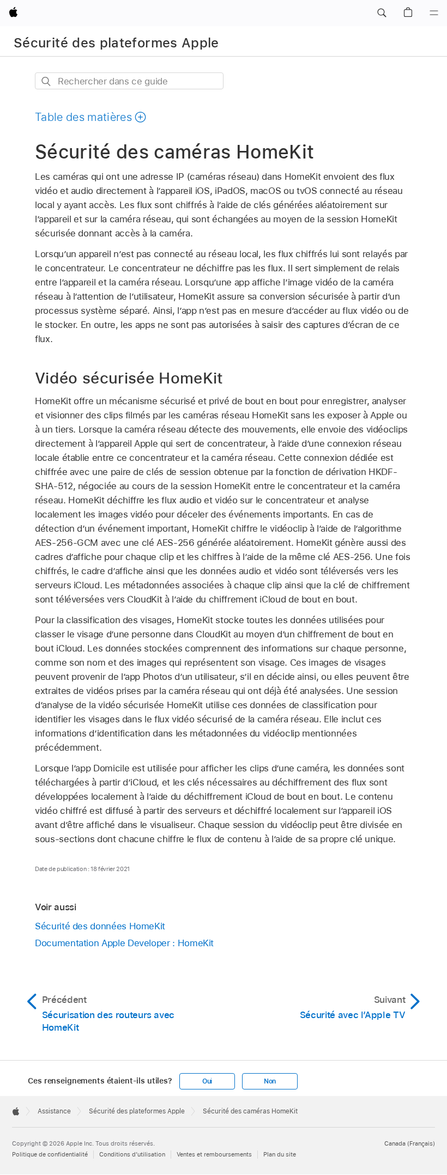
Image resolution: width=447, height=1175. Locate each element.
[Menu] (434, 13)
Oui (207, 1081)
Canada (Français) (409, 1143)
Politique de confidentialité (50, 1154)
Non (270, 1081)
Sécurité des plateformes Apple (116, 43)
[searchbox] (129, 80)
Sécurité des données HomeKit (100, 926)
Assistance (54, 1111)
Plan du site (279, 1154)
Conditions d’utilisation (132, 1154)
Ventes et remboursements (214, 1154)
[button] (382, 13)
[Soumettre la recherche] (46, 81)
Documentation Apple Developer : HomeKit (124, 942)
